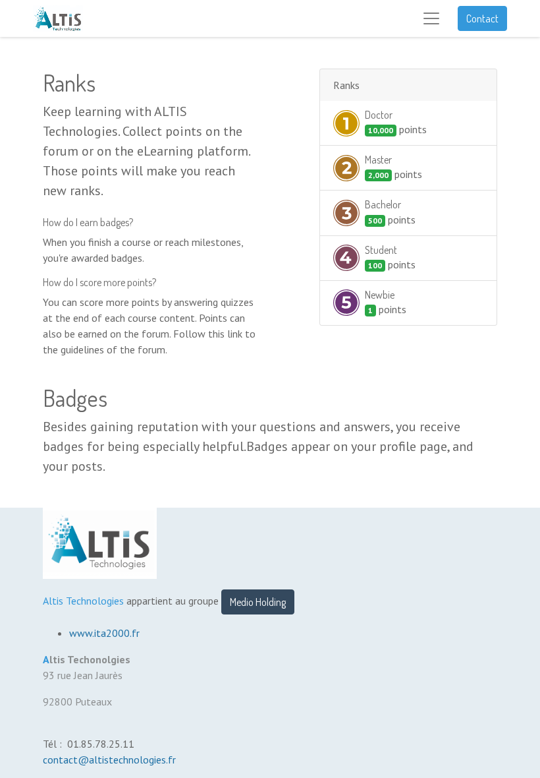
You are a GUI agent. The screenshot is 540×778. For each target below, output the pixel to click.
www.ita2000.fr (104, 633)
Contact (482, 18)
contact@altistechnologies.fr (110, 759)
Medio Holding (258, 602)
